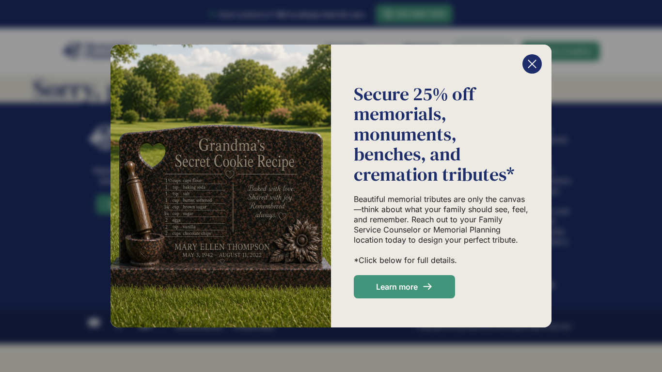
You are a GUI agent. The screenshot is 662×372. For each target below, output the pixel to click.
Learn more (397, 287)
